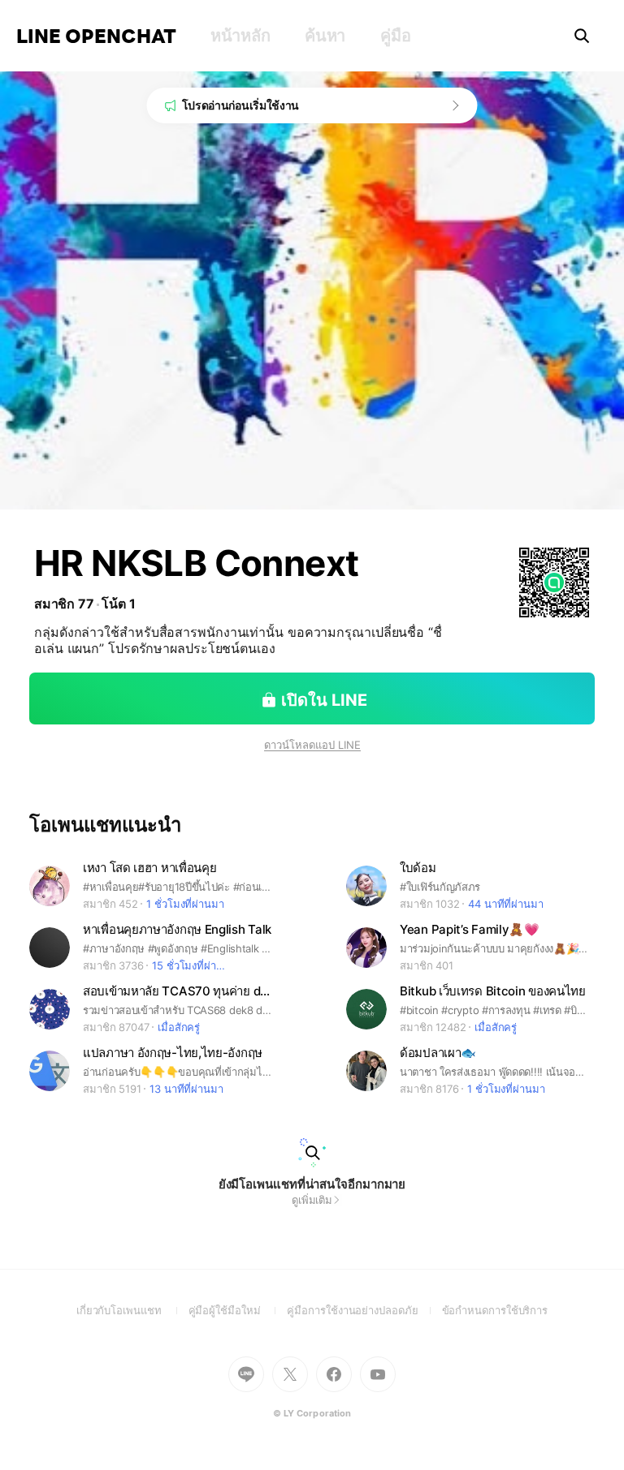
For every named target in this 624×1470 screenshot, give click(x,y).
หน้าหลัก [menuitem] (240, 35)
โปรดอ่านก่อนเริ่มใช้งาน (241, 105)
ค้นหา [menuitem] (325, 35)
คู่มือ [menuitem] (395, 35)
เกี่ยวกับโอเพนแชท (132, 1310)
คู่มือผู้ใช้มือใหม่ (238, 1310)
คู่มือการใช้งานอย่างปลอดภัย (364, 1310)
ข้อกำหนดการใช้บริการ (495, 1310)
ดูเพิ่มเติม (312, 1199)
